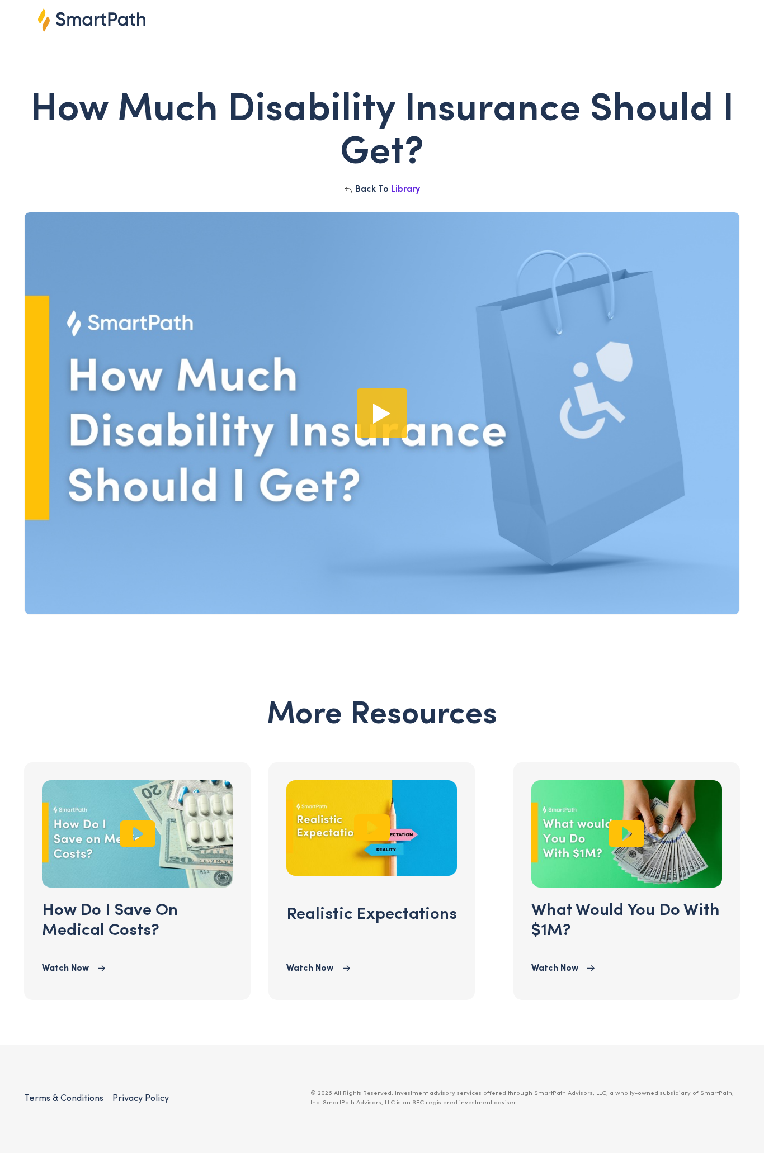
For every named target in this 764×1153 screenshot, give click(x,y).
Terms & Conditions (63, 1098)
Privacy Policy (140, 1098)
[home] (91, 19)
